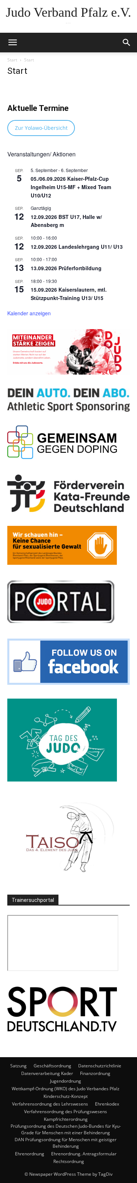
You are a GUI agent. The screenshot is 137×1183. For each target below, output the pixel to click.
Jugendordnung (65, 1081)
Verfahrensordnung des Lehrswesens (50, 1104)
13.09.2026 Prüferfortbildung (66, 268)
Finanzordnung (95, 1073)
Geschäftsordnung (52, 1066)
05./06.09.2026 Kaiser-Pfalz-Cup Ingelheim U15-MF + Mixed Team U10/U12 (71, 187)
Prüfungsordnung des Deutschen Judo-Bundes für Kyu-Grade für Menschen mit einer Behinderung (66, 1129)
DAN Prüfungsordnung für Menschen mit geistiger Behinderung (66, 1142)
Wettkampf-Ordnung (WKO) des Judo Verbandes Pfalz (65, 1089)
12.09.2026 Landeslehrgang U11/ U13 (77, 246)
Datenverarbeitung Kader (47, 1073)
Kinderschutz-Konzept (65, 1096)
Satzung (18, 1066)
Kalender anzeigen (29, 313)
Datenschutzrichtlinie (99, 1066)
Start (12, 60)
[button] (12, 42)
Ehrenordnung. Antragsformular (84, 1154)
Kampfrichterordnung (66, 1119)
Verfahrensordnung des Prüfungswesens (65, 1111)
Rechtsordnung (68, 1161)
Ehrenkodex (107, 1104)
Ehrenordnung (29, 1154)
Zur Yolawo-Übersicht (41, 127)
